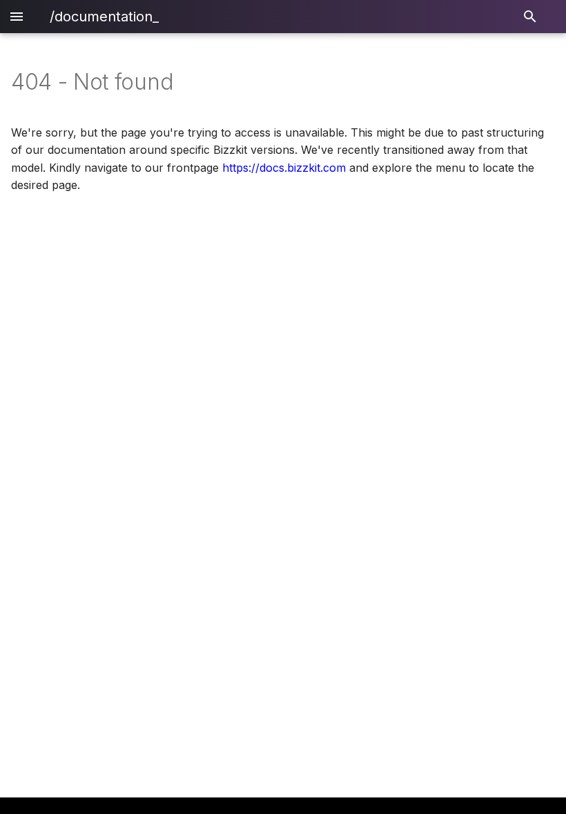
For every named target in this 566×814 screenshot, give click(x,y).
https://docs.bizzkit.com (284, 168)
